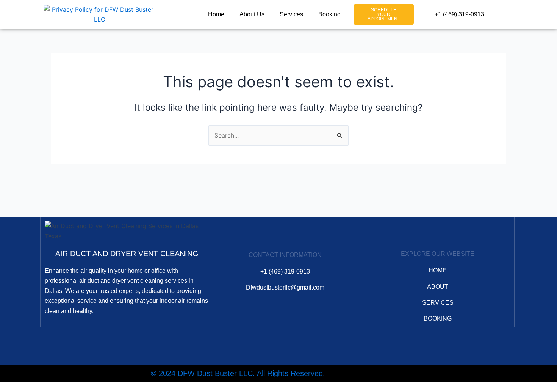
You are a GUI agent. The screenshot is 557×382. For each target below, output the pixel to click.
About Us (251, 14)
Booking (329, 14)
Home (216, 14)
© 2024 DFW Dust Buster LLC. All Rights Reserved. (238, 373)
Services (291, 14)
